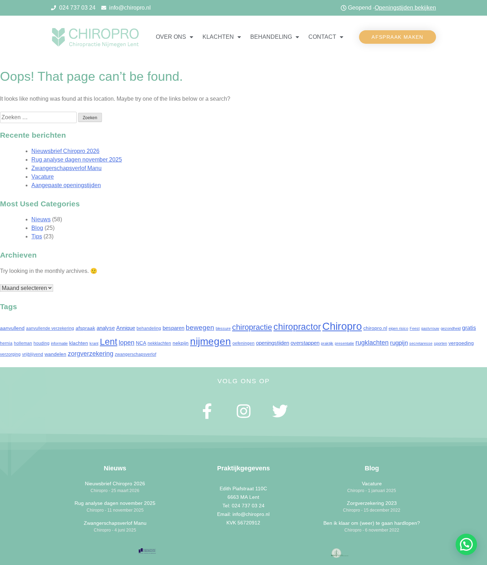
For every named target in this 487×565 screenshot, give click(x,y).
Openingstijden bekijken (405, 8)
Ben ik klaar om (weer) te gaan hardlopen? (371, 523)
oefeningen (243, 343)
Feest (415, 328)
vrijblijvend (32, 354)
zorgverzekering (90, 353)
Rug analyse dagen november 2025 (76, 160)
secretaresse (420, 343)
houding (42, 343)
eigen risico (398, 328)
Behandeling (271, 37)
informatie (59, 343)
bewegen (200, 327)
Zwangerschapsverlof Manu (66, 168)
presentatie (344, 343)
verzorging (10, 354)
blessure (223, 328)
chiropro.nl (375, 328)
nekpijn (181, 343)
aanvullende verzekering (50, 328)
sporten (440, 343)
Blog (37, 228)
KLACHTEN (218, 37)
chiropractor (297, 327)
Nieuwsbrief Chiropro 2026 (65, 151)
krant (93, 343)
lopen (126, 342)
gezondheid (451, 328)
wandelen (55, 354)
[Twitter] (280, 411)
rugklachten (372, 342)
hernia (6, 343)
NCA (141, 343)
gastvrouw (430, 328)
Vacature (42, 177)
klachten (78, 343)
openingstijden (272, 343)
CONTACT (322, 37)
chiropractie (252, 327)
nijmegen (210, 341)
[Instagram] (243, 411)
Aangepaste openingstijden (66, 185)
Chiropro (342, 326)
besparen (173, 328)
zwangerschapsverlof (135, 354)
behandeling (149, 328)
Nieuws (41, 219)
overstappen (305, 343)
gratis (469, 327)
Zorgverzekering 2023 (372, 503)
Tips (36, 236)
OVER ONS (171, 37)
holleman (23, 343)
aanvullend (12, 328)
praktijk (327, 343)
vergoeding (461, 343)
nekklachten (159, 343)
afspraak (85, 328)
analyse (106, 328)
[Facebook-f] (207, 411)
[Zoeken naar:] (39, 117)
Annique (125, 328)
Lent (108, 342)
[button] (397, 37)
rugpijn (399, 342)
